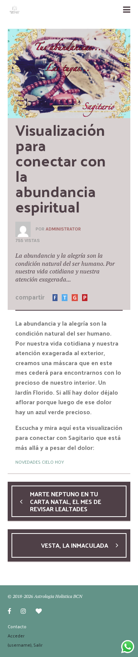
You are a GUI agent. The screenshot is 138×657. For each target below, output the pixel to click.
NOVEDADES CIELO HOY (39, 462)
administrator (63, 229)
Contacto (17, 626)
